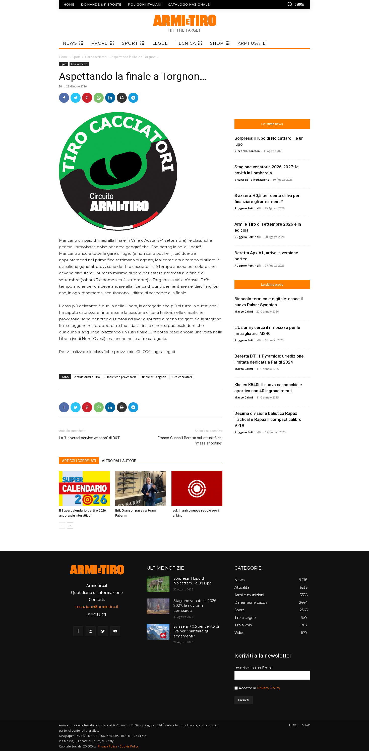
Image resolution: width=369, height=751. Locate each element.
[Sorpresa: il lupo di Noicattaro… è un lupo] (158, 584)
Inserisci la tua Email (253, 667)
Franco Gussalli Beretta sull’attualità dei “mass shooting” (190, 440)
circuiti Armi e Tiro (87, 377)
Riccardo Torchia (247, 151)
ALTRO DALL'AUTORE (119, 461)
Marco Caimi (243, 311)
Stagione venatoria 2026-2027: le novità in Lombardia (195, 605)
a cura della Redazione (251, 179)
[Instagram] (90, 631)
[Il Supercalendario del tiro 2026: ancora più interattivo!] (84, 488)
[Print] (122, 98)
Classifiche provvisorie (121, 377)
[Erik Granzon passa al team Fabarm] (140, 488)
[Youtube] (115, 631)
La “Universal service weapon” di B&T (89, 438)
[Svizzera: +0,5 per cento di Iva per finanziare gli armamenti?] (158, 632)
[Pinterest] (87, 98)
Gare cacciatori (96, 57)
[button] (281, 4)
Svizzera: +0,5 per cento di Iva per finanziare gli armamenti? (196, 631)
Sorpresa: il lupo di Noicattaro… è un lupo (192, 581)
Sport (76, 57)
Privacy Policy (268, 688)
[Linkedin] (110, 98)
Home (63, 57)
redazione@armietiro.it (96, 606)
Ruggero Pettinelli (247, 208)
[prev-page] (62, 525)
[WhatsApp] (99, 98)
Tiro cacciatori (182, 377)
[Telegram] (133, 98)
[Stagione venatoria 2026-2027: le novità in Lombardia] (158, 606)
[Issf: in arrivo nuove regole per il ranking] (196, 488)
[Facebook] (64, 98)
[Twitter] (76, 98)
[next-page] (70, 525)
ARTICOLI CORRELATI (79, 461)
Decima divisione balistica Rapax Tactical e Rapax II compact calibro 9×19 (267, 419)
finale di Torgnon (154, 377)
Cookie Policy (129, 746)
